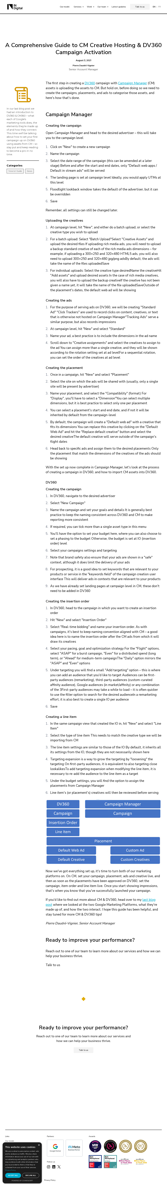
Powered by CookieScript (22, 1181)
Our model (65, 6)
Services (77, 6)
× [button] (39, 1145)
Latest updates (119, 6)
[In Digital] (14, 6)
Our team (101, 6)
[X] (59, 1166)
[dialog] (22, 1162)
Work (89, 6)
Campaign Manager (132, 83)
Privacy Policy (49, 1180)
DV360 (90, 83)
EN (154, 6)
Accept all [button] (13, 1175)
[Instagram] (48, 1166)
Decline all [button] (30, 1175)
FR (159, 6)
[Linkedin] (53, 1166)
